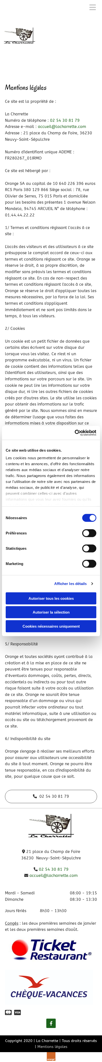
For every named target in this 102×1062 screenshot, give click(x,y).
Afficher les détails (70, 584)
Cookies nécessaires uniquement (51, 626)
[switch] (89, 533)
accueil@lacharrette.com (62, 126)
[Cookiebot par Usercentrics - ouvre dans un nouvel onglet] (74, 433)
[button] (51, 796)
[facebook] (51, 1023)
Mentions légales (52, 1046)
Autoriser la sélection (51, 612)
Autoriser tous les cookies (51, 598)
